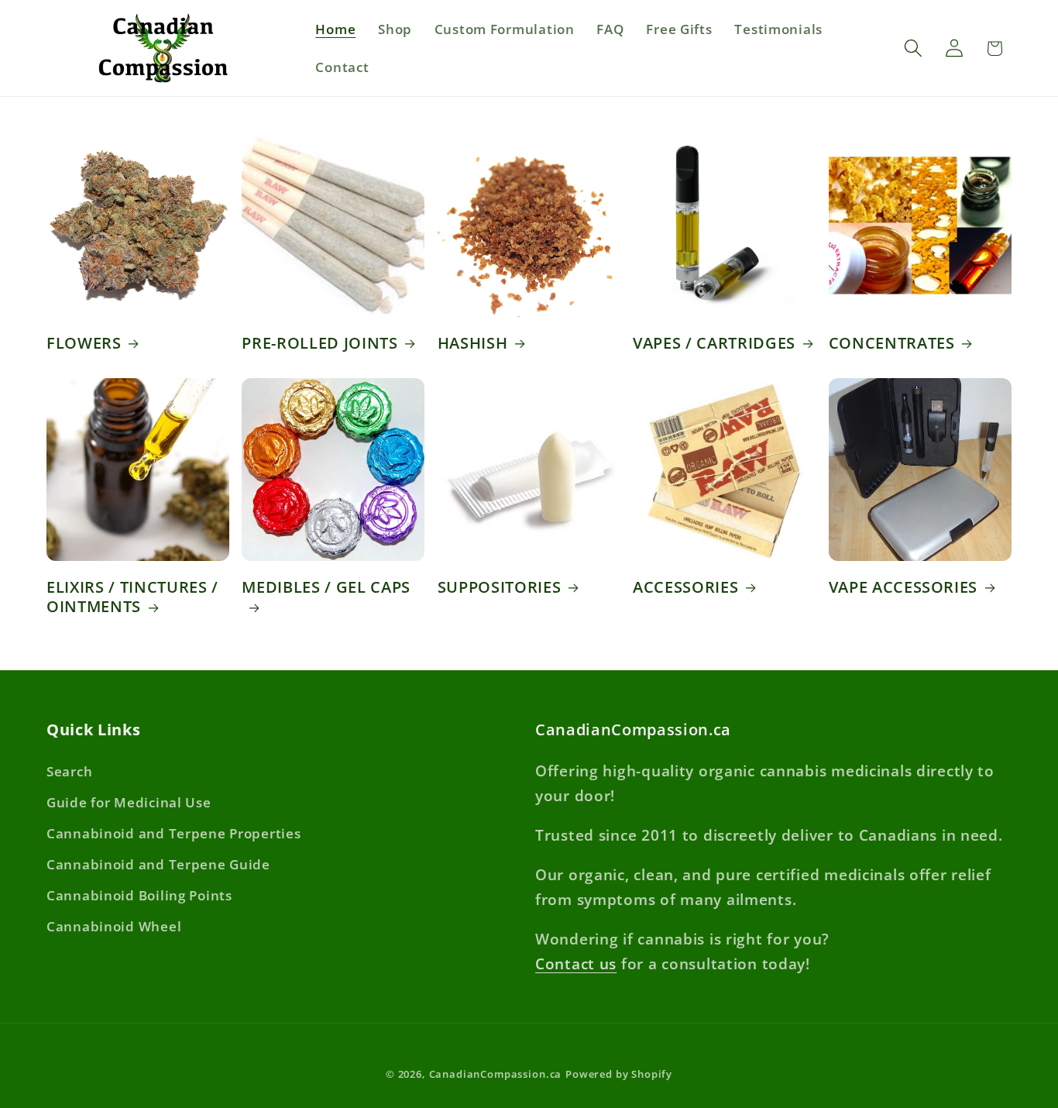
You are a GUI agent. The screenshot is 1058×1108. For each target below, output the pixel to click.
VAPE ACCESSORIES (903, 587)
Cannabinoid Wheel (113, 926)
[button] (912, 48)
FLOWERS (84, 343)
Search (69, 771)
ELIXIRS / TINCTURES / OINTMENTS (132, 597)
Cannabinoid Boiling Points (139, 895)
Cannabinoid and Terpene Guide (158, 864)
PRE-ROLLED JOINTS (319, 343)
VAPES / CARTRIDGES (714, 343)
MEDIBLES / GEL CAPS (326, 587)
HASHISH (473, 343)
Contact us (576, 963)
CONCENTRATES (892, 343)
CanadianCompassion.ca (495, 1074)
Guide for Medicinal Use (128, 802)
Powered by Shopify (618, 1074)
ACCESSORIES (685, 587)
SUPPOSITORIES (500, 587)
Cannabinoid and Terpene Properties (173, 833)
